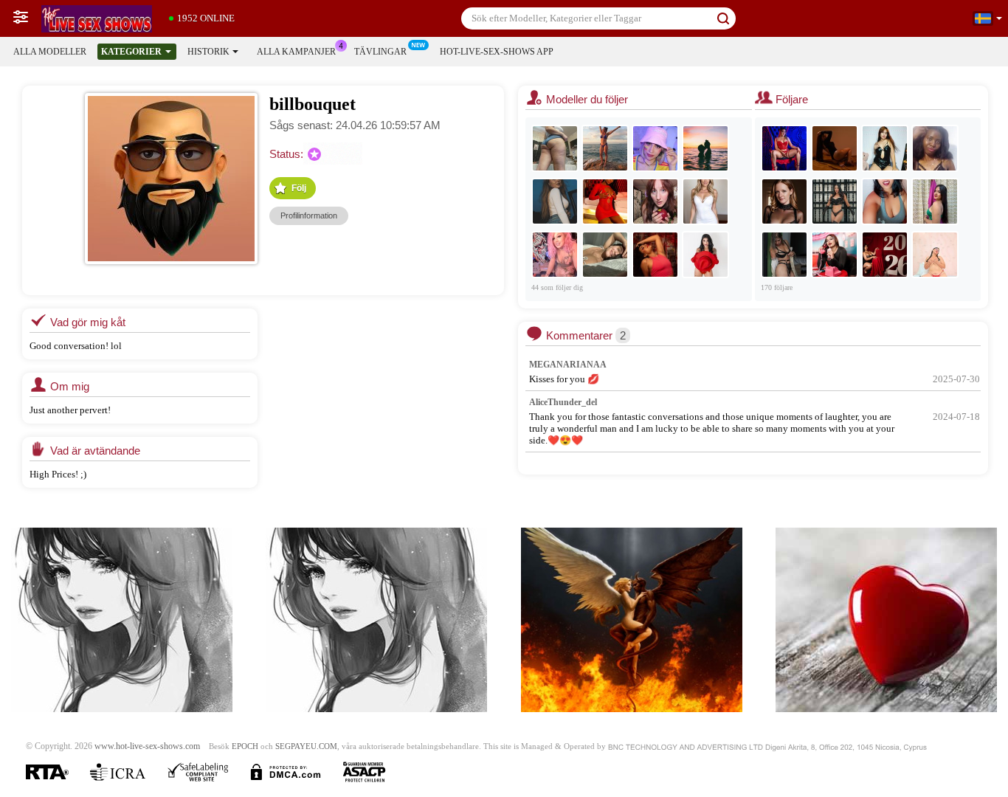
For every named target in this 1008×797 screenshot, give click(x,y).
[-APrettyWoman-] (884, 148)
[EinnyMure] (834, 254)
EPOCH (245, 746)
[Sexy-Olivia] (935, 148)
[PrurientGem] (555, 148)
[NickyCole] (884, 254)
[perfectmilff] (784, 254)
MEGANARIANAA (568, 364)
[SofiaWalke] (834, 148)
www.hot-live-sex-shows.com (147, 746)
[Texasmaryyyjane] (555, 254)
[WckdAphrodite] (655, 201)
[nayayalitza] (935, 201)
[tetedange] (884, 201)
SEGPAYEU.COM (306, 746)
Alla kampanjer (296, 51)
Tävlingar (380, 51)
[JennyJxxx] (784, 201)
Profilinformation (308, 215)
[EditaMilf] (605, 148)
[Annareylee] (605, 254)
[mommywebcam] (605, 201)
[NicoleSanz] (705, 254)
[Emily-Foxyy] (655, 254)
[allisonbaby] (705, 148)
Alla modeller (49, 51)
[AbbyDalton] (834, 201)
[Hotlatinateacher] (935, 254)
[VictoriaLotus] (705, 201)
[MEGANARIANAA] (784, 148)
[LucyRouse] (655, 148)
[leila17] (555, 201)
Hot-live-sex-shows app (496, 51)
